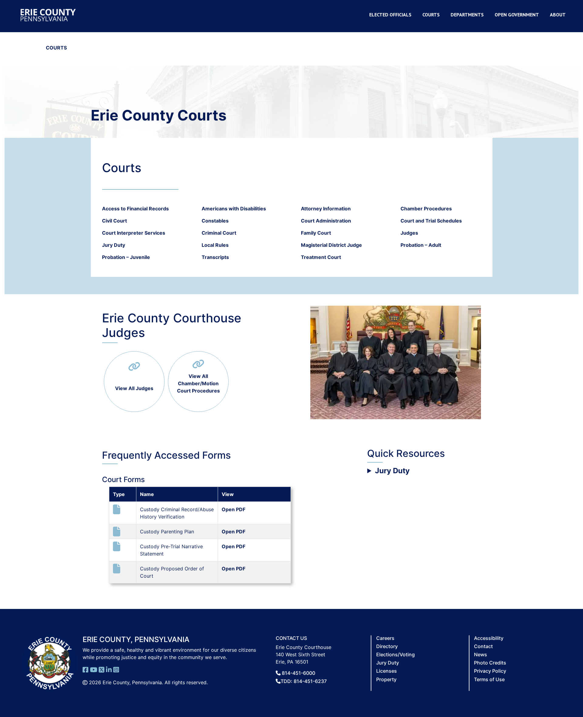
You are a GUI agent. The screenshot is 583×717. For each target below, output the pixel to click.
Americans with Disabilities (234, 209)
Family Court (316, 233)
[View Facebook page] (85, 669)
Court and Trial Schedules (431, 221)
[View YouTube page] (93, 669)
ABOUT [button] (558, 15)
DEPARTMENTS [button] (467, 15)
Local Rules (215, 245)
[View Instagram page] (116, 669)
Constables (215, 221)
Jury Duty (113, 245)
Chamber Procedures (426, 209)
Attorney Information (326, 209)
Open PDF (233, 509)
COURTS (431, 15)
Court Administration (326, 221)
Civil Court (114, 221)
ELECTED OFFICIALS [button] (390, 15)
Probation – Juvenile (126, 257)
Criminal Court (219, 233)
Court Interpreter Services (133, 233)
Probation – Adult (421, 245)
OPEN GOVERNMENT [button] (517, 15)
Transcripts (215, 257)
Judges (409, 233)
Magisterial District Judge (331, 245)
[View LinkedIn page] (109, 669)
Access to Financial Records (135, 209)
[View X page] (101, 669)
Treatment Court (321, 257)
